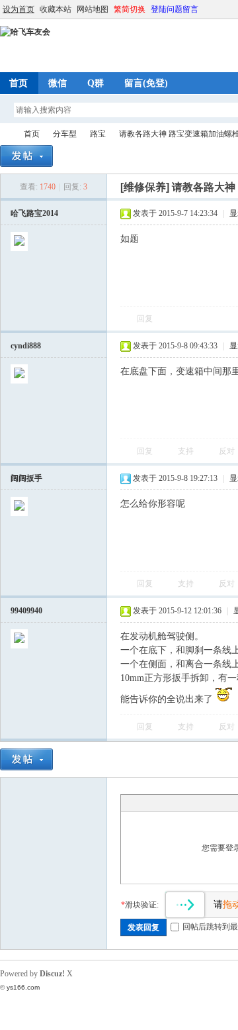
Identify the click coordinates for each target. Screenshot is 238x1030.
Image (160, 802)
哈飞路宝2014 (34, 213)
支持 (187, 451)
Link (177, 802)
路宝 (98, 133)
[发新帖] (26, 156)
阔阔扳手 (26, 478)
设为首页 (18, 9)
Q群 (95, 83)
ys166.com (23, 987)
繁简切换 (129, 9)
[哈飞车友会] (25, 31)
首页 (32, 133)
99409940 (26, 610)
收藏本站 (55, 9)
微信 (57, 83)
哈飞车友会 (5, 134)
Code (210, 802)
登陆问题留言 (174, 9)
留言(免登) (146, 83)
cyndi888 (26, 345)
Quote (193, 802)
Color (144, 802)
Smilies (226, 802)
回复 (145, 318)
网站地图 (92, 9)
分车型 (65, 133)
